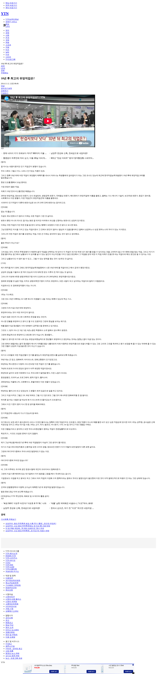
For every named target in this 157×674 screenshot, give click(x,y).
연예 (7, 47)
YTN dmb (9, 565)
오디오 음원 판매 (12, 656)
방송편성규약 (11, 588)
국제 (7, 40)
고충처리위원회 (12, 604)
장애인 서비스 (11, 22)
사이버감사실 (11, 606)
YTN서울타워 (11, 569)
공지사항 (9, 618)
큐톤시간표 (10, 646)
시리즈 (8, 57)
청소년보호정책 (12, 583)
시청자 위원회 (11, 602)
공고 (7, 620)
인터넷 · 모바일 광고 (14, 649)
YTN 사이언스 (11, 558)
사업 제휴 (9, 651)
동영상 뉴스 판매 (12, 653)
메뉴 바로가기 (11, 3)
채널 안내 (9, 625)
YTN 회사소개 (11, 553)
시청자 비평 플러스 (13, 599)
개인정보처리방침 (13, 580)
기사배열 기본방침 (13, 585)
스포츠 (8, 45)
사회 (7, 35)
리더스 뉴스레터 (12, 630)
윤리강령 (9, 590)
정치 (7, 30)
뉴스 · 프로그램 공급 (14, 658)
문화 (7, 42)
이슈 (7, 55)
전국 (7, 38)
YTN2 (8, 563)
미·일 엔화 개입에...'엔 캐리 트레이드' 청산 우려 (25, 528)
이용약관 (9, 578)
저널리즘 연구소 (12, 571)
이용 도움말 (10, 637)
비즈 (7, 50)
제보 (7, 24)
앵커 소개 (9, 627)
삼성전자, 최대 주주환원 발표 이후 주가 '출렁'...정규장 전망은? (31, 524)
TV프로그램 (10, 59)
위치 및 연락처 (11, 635)
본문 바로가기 (11, 5)
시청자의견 (10, 597)
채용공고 (9, 623)
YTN (5, 13)
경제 (7, 33)
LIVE (8, 26)
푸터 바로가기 (11, 8)
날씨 (7, 52)
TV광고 (9, 644)
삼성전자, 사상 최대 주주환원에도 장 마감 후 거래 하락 (28, 526)
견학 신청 (9, 609)
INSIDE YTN (11, 556)
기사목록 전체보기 (8, 519)
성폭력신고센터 (12, 611)
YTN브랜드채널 (12, 19)
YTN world (10, 567)
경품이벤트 (10, 632)
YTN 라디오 (10, 560)
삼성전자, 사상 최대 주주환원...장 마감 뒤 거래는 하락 (27, 531)
